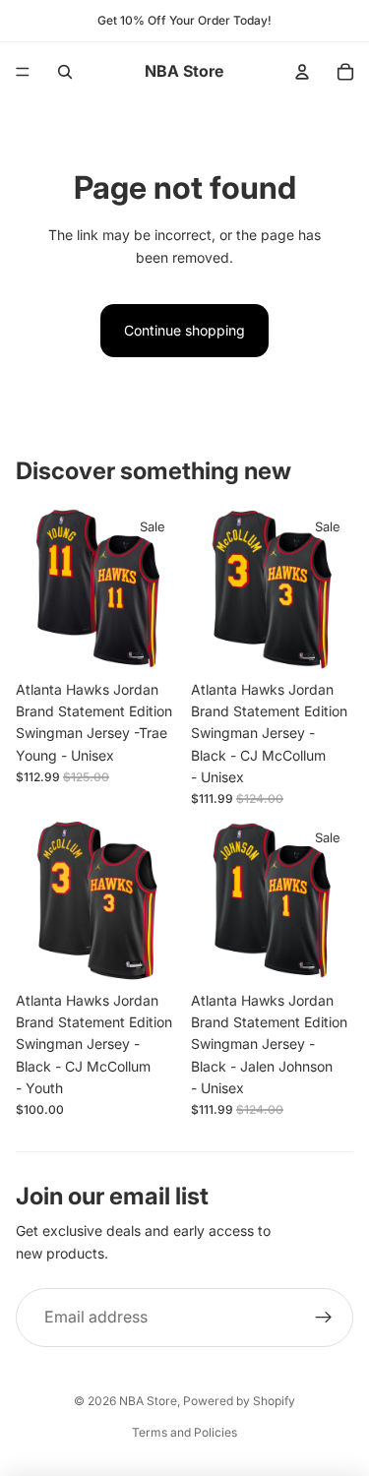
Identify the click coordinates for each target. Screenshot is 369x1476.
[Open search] (65, 71)
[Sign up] (323, 1317)
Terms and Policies (184, 1432)
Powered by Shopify (239, 1400)
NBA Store (148, 1400)
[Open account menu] (302, 71)
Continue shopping (184, 330)
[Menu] (22, 71)
